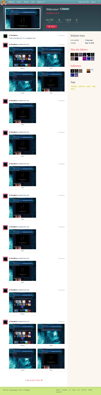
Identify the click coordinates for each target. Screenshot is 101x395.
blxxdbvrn (14, 35)
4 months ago (61, 100)
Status (83, 390)
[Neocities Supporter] (65, 9)
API (78, 390)
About (58, 390)
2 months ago (61, 35)
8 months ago (61, 290)
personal (74, 86)
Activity (26, 2)
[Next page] (41, 380)
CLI (70, 390)
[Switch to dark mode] (99, 2)
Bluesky (27, 390)
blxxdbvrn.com (52, 13)
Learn (33, 2)
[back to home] (3, 3)
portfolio (82, 86)
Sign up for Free (84, 2)
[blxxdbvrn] (5, 45)
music (72, 88)
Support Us (40, 2)
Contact (59, 392)
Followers (76, 66)
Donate (64, 390)
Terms (90, 390)
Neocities (5, 390)
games (88, 86)
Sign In (93, 2)
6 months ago (61, 195)
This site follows (79, 49)
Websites (11, 2)
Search (19, 2)
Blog (74, 390)
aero (93, 86)
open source (13, 390)
